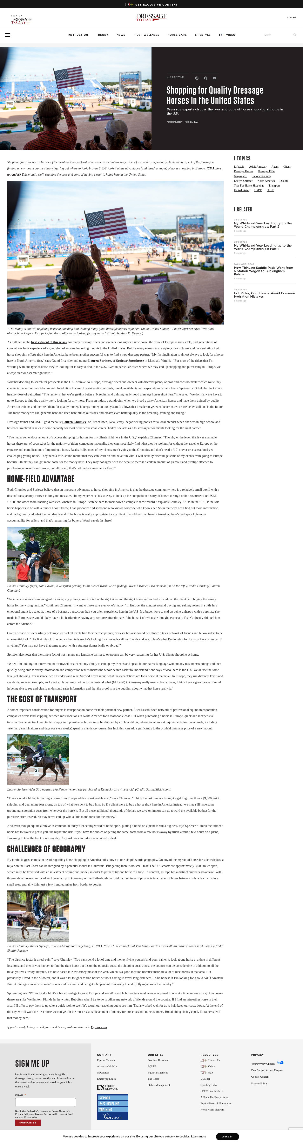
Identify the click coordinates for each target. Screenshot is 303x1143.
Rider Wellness (146, 34)
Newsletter (103, 1072)
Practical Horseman (158, 1060)
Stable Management (159, 1084)
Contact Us (214, 1060)
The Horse (153, 1078)
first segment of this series (49, 342)
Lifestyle (203, 34)
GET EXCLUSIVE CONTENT (156, 4)
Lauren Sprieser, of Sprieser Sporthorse (116, 360)
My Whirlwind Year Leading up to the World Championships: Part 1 (263, 247)
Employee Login (106, 1078)
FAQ (210, 1072)
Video (230, 34)
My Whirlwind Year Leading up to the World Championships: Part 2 (263, 225)
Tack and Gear (244, 264)
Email (20, 1095)
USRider (205, 1078)
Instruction (78, 34)
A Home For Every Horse (214, 1097)
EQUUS (152, 1066)
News (121, 34)
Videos (211, 1066)
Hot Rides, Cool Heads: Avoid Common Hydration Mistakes (264, 295)
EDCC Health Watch (212, 1091)
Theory (102, 34)
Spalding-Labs (209, 1084)
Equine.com (99, 1027)
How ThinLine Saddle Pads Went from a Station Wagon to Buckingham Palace (263, 271)
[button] (197, 78)
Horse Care (177, 34)
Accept (227, 1136)
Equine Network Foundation (216, 1103)
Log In (291, 17)
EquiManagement (158, 1072)
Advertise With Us (107, 1066)
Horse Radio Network (212, 1109)
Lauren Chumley (74, 422)
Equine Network (106, 1060)
